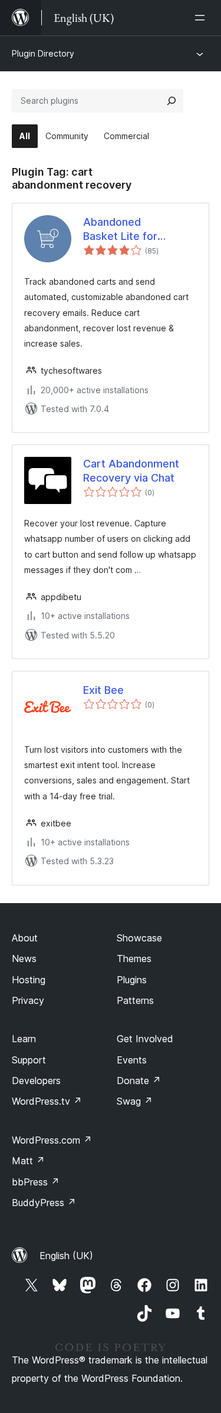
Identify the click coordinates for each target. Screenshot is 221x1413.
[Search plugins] (171, 101)
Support (29, 1060)
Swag (135, 1101)
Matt (28, 1161)
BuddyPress (44, 1202)
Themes (134, 958)
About (25, 938)
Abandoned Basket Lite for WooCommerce (122, 229)
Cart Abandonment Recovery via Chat (131, 470)
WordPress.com (52, 1140)
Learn (24, 1039)
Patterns (135, 1000)
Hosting (28, 980)
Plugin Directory (43, 53)
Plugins (132, 980)
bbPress (36, 1182)
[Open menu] (202, 17)
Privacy (28, 1000)
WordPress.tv (47, 1101)
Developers (36, 1080)
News (24, 958)
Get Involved (145, 1039)
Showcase (139, 938)
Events (132, 1060)
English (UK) (66, 1256)
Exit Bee (103, 690)
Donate (139, 1080)
